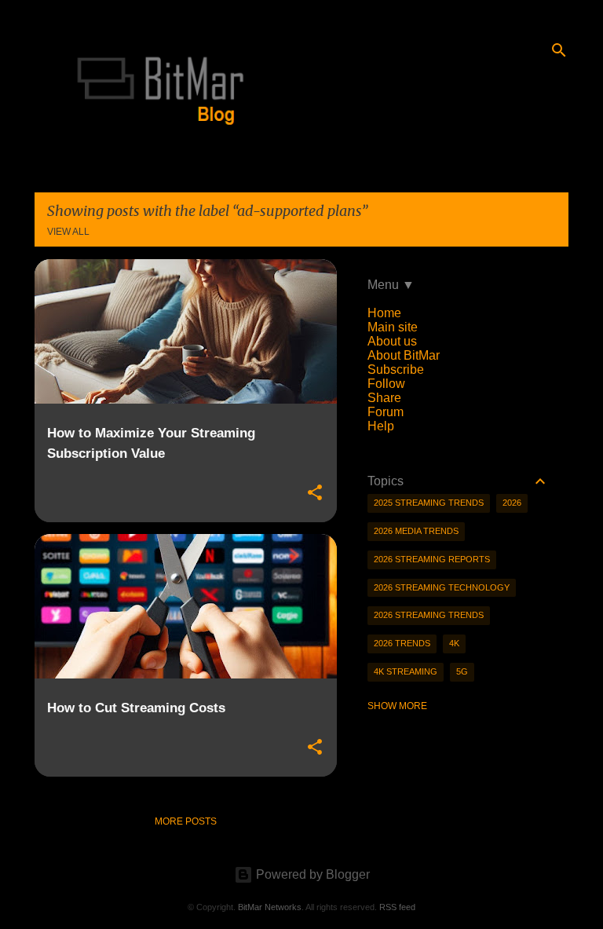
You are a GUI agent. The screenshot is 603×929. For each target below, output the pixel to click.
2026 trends (402, 643)
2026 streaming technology (442, 587)
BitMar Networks (270, 907)
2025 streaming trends (429, 502)
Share (384, 397)
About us (392, 341)
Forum (385, 412)
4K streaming (405, 671)
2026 (511, 502)
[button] (314, 493)
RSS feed (397, 907)
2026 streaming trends (429, 615)
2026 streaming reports (432, 559)
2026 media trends (416, 531)
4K (454, 643)
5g (462, 671)
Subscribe (395, 369)
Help (380, 426)
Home (384, 313)
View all (68, 231)
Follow (386, 383)
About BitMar (403, 355)
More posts (186, 821)
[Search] (559, 50)
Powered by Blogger (311, 874)
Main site (392, 327)
